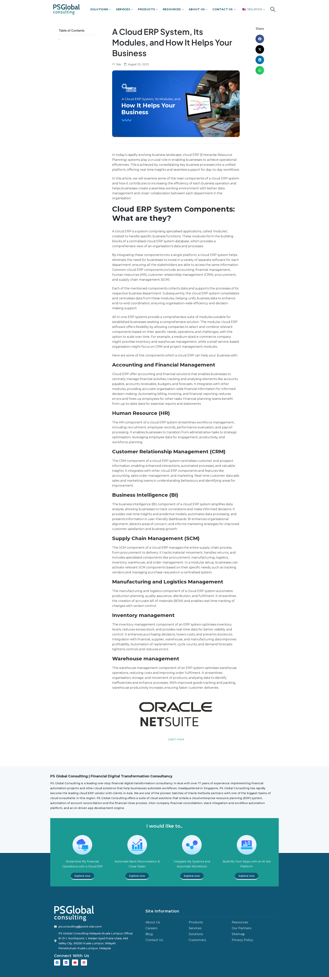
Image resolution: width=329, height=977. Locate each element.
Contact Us (222, 9)
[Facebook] (57, 962)
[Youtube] (75, 962)
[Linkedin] (66, 962)
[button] (273, 9)
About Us (197, 9)
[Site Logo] (66, 9)
